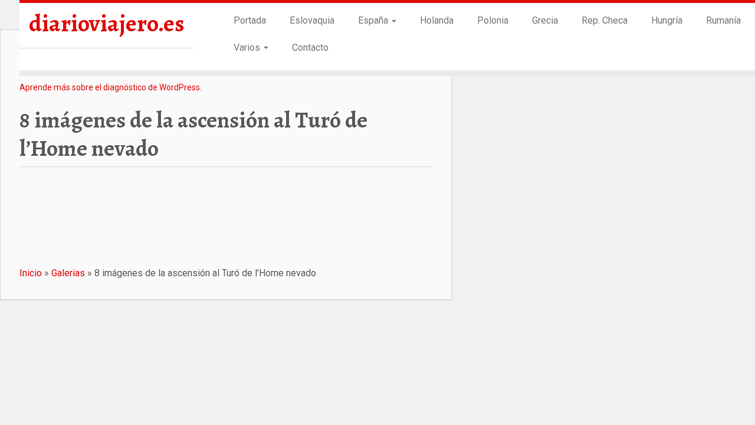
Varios (248, 47)
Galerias (68, 273)
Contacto (310, 47)
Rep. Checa (605, 20)
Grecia (545, 20)
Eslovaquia (312, 20)
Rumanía (723, 20)
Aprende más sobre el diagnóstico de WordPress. (110, 87)
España (374, 20)
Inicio (30, 273)
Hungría (666, 20)
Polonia (492, 20)
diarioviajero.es (107, 23)
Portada (250, 20)
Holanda (437, 20)
